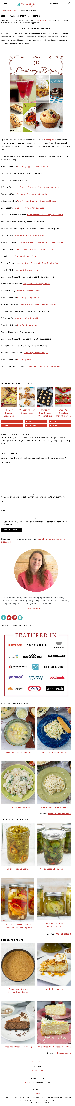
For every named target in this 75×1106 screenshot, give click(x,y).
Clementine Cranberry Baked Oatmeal (44, 366)
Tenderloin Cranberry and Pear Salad (33, 194)
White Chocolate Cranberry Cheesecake (45, 215)
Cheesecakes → (63, 1053)
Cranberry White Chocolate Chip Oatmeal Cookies (40, 242)
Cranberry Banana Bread (26, 256)
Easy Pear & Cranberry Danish (36, 284)
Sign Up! (28, 1082)
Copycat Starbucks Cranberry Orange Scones (40, 187)
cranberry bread (50, 140)
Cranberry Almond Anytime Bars (29, 208)
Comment (6, 462)
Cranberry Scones (25, 360)
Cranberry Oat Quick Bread (28, 291)
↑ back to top (37, 1061)
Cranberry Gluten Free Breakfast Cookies (37, 304)
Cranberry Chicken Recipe (36, 353)
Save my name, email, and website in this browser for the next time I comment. (35, 523)
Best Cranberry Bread (27, 325)
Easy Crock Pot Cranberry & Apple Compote (37, 249)
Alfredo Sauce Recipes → (59, 814)
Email (4, 510)
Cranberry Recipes (13, 10)
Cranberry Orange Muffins (29, 297)
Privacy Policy (37, 1070)
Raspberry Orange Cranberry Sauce (31, 235)
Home (3, 10)
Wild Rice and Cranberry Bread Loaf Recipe (36, 201)
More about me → (36, 608)
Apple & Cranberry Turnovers (30, 270)
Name (4, 501)
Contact (37, 1093)
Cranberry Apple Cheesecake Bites (33, 166)
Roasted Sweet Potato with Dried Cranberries (37, 263)
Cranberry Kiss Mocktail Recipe (29, 318)
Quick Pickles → (63, 934)
